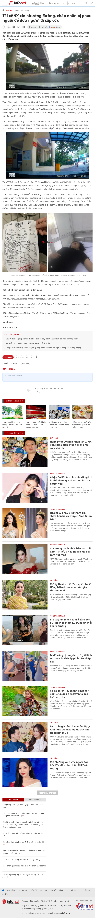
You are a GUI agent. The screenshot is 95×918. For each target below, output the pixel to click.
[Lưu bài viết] (24, 27)
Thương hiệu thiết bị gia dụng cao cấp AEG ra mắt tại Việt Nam (36, 424)
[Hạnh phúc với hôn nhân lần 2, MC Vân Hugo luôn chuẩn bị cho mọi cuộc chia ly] (25, 452)
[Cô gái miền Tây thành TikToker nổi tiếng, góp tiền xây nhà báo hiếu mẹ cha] (25, 701)
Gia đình (43, 890)
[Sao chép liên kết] (19, 27)
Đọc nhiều (13, 799)
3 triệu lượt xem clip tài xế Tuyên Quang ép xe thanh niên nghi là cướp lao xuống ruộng (43, 347)
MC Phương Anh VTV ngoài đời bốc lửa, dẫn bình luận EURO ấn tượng (69, 765)
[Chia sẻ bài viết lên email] (14, 27)
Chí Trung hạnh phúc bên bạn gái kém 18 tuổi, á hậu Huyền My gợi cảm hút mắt (70, 551)
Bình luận (8, 357)
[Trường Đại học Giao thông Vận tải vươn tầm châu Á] (12, 412)
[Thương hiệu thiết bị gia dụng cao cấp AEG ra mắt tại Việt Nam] (36, 412)
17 (24, 816)
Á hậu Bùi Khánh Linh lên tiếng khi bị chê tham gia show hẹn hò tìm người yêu (71, 480)
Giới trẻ (9, 10)
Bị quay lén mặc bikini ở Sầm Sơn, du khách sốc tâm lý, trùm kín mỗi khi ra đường (71, 623)
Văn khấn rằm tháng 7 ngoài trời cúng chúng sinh (23, 859)
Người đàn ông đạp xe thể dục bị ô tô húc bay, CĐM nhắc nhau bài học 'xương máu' (42, 339)
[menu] (4, 3)
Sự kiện (5, 894)
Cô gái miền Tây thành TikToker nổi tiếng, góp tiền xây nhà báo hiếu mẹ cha (69, 694)
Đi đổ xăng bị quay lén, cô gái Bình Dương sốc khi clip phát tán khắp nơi (71, 658)
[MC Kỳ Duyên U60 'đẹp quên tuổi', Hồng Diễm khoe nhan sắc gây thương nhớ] (25, 595)
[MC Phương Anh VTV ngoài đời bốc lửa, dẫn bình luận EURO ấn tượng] (25, 773)
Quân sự (86, 890)
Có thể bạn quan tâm (14, 401)
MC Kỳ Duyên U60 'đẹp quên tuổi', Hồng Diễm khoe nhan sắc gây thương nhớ (71, 587)
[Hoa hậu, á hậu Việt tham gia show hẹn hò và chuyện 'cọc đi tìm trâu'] (25, 523)
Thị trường (22, 890)
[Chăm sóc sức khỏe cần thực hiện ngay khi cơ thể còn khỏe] (82, 412)
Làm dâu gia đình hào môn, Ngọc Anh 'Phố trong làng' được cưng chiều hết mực (70, 729)
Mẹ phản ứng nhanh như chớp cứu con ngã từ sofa (28, 343)
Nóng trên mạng (22, 10)
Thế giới (33, 890)
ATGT (15, 363)
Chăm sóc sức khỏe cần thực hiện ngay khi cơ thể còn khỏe (81, 424)
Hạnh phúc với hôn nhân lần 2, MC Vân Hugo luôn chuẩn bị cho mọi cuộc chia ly (71, 445)
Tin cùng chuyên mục (15, 433)
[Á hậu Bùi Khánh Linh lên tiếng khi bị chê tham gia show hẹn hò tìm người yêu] (25, 488)
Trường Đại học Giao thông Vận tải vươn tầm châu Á (12, 424)
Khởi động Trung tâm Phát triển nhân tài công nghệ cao (59, 424)
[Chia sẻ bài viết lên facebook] (4, 27)
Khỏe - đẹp (63, 890)
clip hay (25, 363)
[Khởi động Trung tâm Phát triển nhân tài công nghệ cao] (59, 412)
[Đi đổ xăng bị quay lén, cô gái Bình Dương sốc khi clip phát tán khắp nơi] (25, 666)
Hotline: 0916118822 (58, 3)
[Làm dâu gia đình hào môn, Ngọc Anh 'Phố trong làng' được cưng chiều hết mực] (25, 737)
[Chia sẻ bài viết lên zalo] (9, 27)
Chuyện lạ (75, 890)
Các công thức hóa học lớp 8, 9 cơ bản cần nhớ (21, 842)
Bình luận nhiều (35, 799)
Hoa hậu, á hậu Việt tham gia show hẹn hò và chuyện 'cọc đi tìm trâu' (71, 516)
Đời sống (54, 438)
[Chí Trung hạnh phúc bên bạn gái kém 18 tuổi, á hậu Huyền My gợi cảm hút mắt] (25, 559)
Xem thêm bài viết (47, 793)
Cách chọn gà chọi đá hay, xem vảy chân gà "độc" (23, 866)
